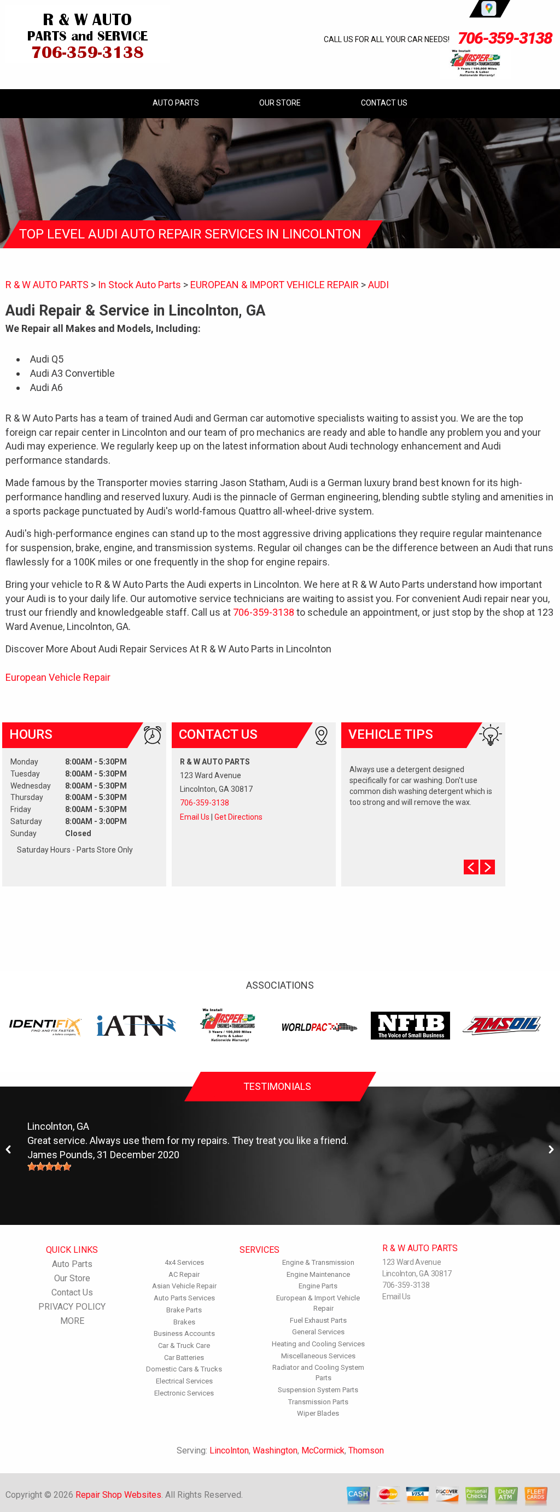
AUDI (378, 284)
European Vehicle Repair (57, 677)
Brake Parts (184, 1310)
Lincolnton (229, 1450)
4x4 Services (184, 1262)
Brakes (184, 1322)
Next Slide (487, 867)
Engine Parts (318, 1286)
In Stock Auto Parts (139, 284)
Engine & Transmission (318, 1262)
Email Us (194, 817)
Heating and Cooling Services (318, 1344)
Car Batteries (184, 1357)
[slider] (49, 1166)
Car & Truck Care (184, 1345)
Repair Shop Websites (118, 1495)
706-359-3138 (505, 38)
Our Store (280, 102)
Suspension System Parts (318, 1390)
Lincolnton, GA (58, 1126)
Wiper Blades (318, 1413)
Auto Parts (176, 102)
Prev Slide (471, 867)
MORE (72, 1321)
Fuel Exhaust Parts (318, 1320)
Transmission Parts (318, 1402)
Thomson (366, 1450)
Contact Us (384, 102)
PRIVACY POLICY (72, 1306)
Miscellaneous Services (318, 1356)
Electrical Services (184, 1381)
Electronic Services (184, 1393)
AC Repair (184, 1274)
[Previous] (8, 1150)
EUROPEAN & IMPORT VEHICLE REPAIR (274, 284)
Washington (275, 1450)
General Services (318, 1332)
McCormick (323, 1450)
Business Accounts (184, 1333)
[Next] (551, 1150)
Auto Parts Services (184, 1298)
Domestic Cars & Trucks (184, 1369)
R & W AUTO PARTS (47, 284)
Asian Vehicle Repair (184, 1286)
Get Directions (238, 817)
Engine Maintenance (318, 1274)
